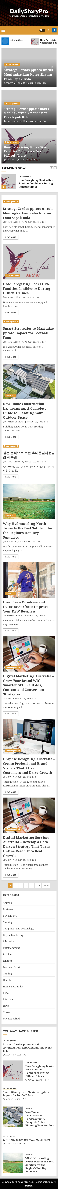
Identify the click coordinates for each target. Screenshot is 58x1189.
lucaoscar (10, 542)
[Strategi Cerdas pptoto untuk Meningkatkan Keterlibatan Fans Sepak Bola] (29, 201)
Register (54, 30)
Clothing (8, 922)
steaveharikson (14, 83)
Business (10, 395)
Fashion (7, 954)
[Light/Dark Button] (42, 30)
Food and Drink (11, 967)
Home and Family (13, 986)
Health (7, 980)
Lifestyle (8, 999)
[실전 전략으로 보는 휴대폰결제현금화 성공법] (29, 446)
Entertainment (11, 142)
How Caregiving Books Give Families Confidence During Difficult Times (25, 151)
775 (38, 885)
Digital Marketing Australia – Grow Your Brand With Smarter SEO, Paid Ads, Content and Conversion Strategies (28, 685)
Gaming (7, 973)
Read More (10, 237)
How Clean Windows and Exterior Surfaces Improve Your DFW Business (25, 606)
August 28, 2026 (33, 83)
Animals (7, 903)
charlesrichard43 (14, 422)
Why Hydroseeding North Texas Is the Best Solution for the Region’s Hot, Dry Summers (28, 530)
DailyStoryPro (29, 11)
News (6, 1005)
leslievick (11, 160)
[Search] (49, 30)
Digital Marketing (13, 935)
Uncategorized (11, 64)
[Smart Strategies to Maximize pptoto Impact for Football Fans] (29, 321)
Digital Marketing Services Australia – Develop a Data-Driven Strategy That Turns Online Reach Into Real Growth (26, 846)
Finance (7, 960)
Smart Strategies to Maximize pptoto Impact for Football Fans (28, 333)
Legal (6, 993)
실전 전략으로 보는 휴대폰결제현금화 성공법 (27, 1139)
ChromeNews (43, 1182)
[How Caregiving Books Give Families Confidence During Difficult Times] (8, 181)
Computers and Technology (18, 928)
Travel (6, 1012)
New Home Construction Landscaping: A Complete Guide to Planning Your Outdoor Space (24, 410)
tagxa (8, 699)
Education (8, 941)
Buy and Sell (10, 915)
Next (46, 885)
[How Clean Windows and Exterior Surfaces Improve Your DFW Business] (29, 580)
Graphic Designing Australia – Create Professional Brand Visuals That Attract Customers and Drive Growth (29, 766)
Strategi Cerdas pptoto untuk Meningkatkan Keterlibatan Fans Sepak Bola (28, 74)
